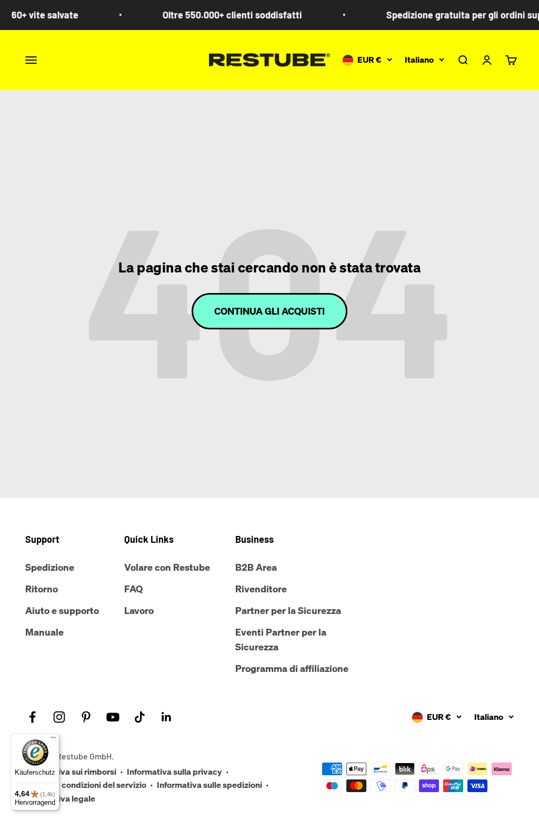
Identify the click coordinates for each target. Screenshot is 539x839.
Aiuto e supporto (62, 610)
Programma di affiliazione (291, 668)
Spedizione (49, 567)
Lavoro (139, 610)
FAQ (133, 588)
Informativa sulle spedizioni (209, 785)
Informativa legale (60, 798)
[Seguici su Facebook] (32, 717)
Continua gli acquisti (269, 311)
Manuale (44, 632)
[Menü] (53, 740)
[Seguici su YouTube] (113, 717)
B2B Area (256, 567)
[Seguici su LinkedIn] (166, 717)
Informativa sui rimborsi (70, 771)
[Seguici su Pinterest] (86, 717)
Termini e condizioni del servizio (85, 785)
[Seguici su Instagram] (59, 717)
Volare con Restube (167, 567)
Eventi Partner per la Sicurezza (280, 639)
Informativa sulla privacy (174, 771)
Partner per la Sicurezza (288, 610)
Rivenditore (261, 588)
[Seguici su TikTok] (140, 717)
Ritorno (41, 588)
